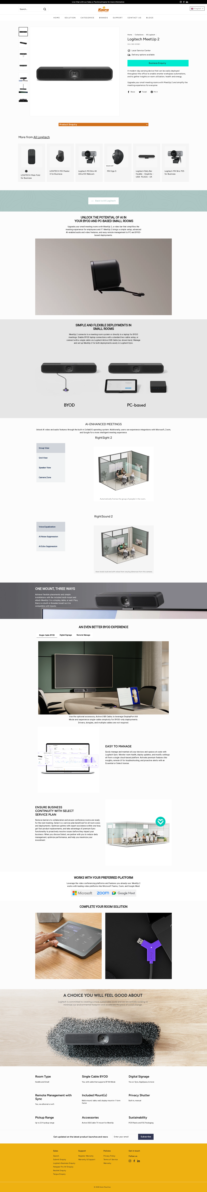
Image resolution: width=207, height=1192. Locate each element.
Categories (87, 18)
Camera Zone (45, 477)
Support (118, 18)
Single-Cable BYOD (47, 635)
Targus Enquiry (59, 1174)
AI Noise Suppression (48, 536)
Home (56, 18)
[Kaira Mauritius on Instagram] (130, 1160)
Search (56, 1156)
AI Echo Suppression (48, 546)
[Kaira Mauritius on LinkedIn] (138, 1160)
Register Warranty (86, 1156)
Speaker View (45, 467)
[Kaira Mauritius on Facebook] (134, 1160)
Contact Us (134, 18)
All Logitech (150, 35)
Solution (70, 18)
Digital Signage (66, 635)
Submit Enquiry (59, 1159)
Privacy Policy (109, 1156)
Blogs (150, 18)
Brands (103, 18)
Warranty (107, 1163)
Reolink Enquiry (59, 1170)
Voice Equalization (47, 527)
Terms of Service (111, 1159)
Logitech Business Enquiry (64, 1163)
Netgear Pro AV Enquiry (63, 1167)
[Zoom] (74, 71)
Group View (44, 448)
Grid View (43, 458)
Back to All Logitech (105, 200)
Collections (139, 35)
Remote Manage (83, 635)
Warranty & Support (86, 1159)
